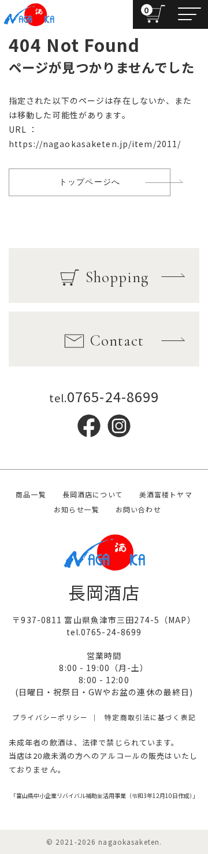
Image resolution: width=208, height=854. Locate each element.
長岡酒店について (92, 494)
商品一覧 (31, 494)
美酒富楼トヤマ (165, 494)
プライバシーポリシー (50, 717)
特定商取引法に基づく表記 (150, 717)
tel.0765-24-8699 (104, 632)
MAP (177, 619)
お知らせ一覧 (76, 509)
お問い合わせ (138, 509)
